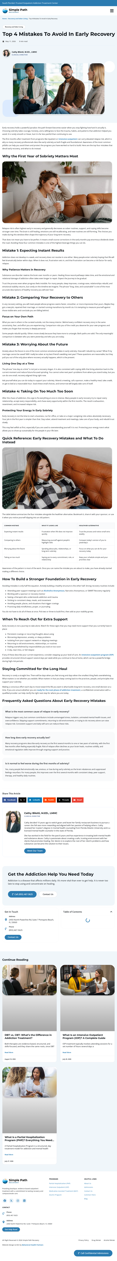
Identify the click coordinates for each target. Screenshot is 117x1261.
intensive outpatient (67, 139)
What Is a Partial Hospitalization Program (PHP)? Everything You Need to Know (28, 1140)
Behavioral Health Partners (32, 1245)
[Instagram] (17, 1200)
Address (12, 916)
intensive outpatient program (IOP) (98, 655)
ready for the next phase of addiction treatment (58, 690)
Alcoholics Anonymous (54, 590)
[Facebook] (4, 1200)
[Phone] (6, 929)
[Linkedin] (24, 1200)
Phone (11, 927)
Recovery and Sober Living (18, 19)
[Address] (6, 919)
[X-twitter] (11, 1200)
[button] (112, 11)
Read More (9, 1052)
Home (4, 19)
